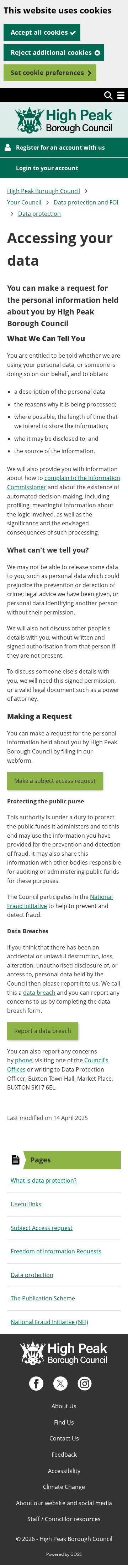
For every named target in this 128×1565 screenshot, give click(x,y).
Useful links (26, 1204)
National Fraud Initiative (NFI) (49, 1322)
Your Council (24, 202)
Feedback (64, 1455)
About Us (64, 1406)
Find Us (64, 1422)
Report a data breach (42, 1031)
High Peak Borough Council (43, 191)
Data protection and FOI (86, 202)
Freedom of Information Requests (56, 1251)
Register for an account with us (60, 147)
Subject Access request (42, 1228)
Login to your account (47, 168)
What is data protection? (43, 1180)
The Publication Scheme (43, 1298)
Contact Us (64, 1438)
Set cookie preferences (47, 72)
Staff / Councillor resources (64, 1519)
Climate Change (64, 1487)
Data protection (39, 214)
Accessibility (64, 1471)
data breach (39, 993)
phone (23, 1060)
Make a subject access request (55, 781)
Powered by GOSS (64, 1554)
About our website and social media (64, 1503)
